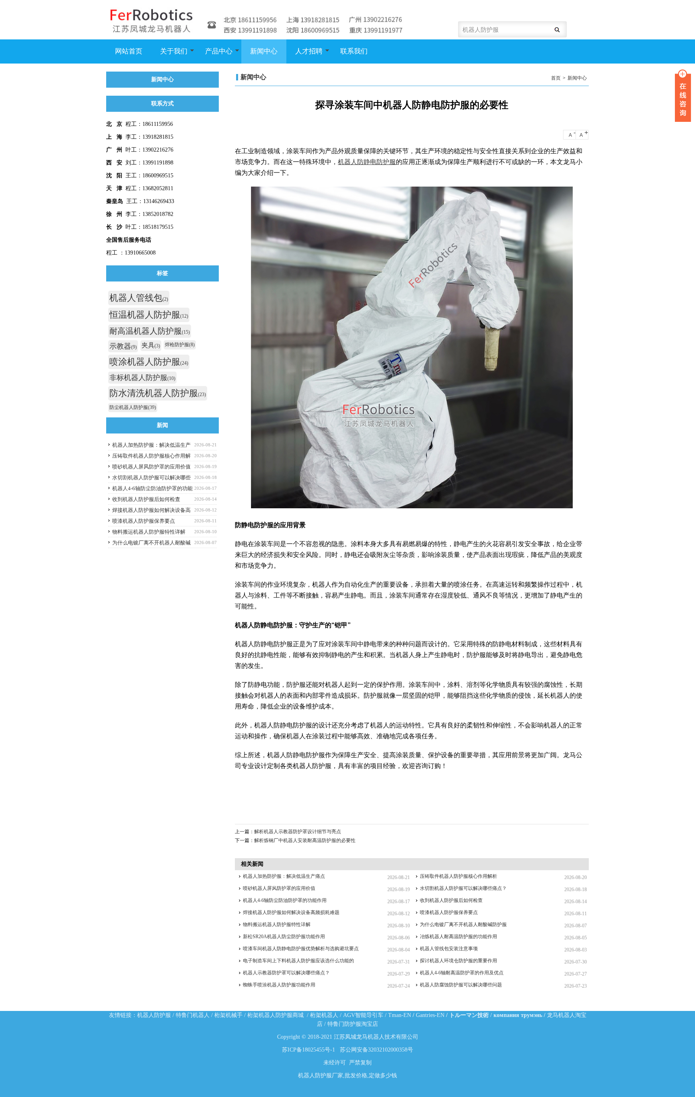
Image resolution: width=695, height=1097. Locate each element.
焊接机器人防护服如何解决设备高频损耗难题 (291, 912)
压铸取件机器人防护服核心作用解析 (458, 876)
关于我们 (169, 55)
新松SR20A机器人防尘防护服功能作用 (284, 936)
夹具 (151, 345)
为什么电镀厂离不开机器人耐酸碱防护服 (463, 924)
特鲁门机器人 (193, 1015)
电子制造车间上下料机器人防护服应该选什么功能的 (298, 960)
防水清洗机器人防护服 (157, 393)
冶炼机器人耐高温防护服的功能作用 (458, 936)
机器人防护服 (154, 1015)
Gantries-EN (430, 1015)
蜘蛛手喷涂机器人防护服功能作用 (279, 985)
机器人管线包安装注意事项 (449, 948)
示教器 (123, 346)
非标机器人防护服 (142, 378)
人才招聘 (304, 55)
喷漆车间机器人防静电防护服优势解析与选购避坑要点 (301, 948)
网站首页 (128, 51)
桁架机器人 (324, 1015)
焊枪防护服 (180, 344)
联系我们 (354, 51)
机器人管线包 (138, 298)
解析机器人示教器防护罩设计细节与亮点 (297, 831)
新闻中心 (264, 51)
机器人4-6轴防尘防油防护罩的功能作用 (285, 900)
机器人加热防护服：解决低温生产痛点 (284, 876)
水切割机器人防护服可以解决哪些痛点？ (463, 888)
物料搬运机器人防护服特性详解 (276, 924)
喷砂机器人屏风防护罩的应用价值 (279, 888)
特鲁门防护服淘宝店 (352, 1024)
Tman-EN (399, 1015)
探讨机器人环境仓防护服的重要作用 (458, 960)
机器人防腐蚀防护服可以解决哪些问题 (461, 985)
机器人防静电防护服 (367, 161)
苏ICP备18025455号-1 (308, 1050)
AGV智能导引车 (363, 1015)
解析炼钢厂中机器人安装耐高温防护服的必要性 (305, 840)
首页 (556, 78)
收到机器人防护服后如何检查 (451, 900)
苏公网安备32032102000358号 (376, 1050)
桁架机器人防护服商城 (275, 1015)
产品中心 (214, 55)
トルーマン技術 (469, 1015)
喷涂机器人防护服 (148, 362)
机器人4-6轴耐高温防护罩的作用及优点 (462, 973)
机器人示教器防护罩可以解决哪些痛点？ (286, 973)
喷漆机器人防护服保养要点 (449, 912)
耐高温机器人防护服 (149, 331)
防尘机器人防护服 (132, 407)
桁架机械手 (228, 1015)
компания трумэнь (517, 1015)
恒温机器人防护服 (148, 315)
